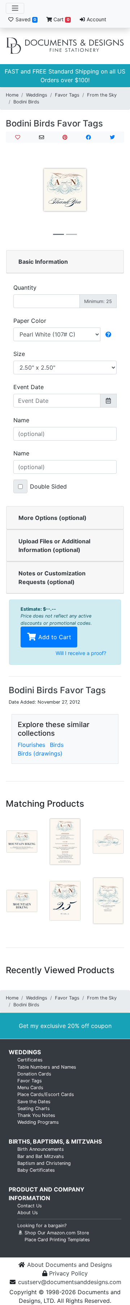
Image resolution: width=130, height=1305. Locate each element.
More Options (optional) (52, 517)
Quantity (24, 287)
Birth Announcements (40, 1149)
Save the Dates (34, 1101)
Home (12, 95)
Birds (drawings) (40, 753)
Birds (57, 744)
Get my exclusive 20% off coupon (65, 1025)
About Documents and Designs (69, 1264)
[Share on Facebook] (88, 137)
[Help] (108, 334)
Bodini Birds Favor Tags (54, 123)
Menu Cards (30, 1087)
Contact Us (29, 1205)
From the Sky (102, 95)
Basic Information (43, 261)
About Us (27, 1212)
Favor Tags (67, 95)
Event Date (28, 387)
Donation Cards (34, 1074)
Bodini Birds (26, 101)
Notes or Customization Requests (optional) (52, 577)
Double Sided (48, 486)
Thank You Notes (36, 1115)
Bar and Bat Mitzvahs (40, 1156)
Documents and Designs (65, 46)
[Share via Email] (41, 137)
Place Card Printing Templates (57, 1239)
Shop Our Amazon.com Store (56, 1232)
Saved (25, 19)
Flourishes (31, 744)
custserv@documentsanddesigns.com (69, 1282)
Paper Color (29, 320)
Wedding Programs (38, 1122)
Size (19, 353)
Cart (60, 19)
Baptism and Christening (44, 1163)
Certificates (30, 1060)
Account (95, 19)
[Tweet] (112, 137)
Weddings (36, 95)
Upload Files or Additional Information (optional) (54, 545)
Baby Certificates (36, 1170)
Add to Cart (53, 637)
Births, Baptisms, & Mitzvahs (55, 1141)
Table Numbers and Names (46, 1067)
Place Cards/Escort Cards (45, 1094)
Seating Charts (33, 1108)
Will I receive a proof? (81, 653)
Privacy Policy (68, 1273)
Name (21, 420)
